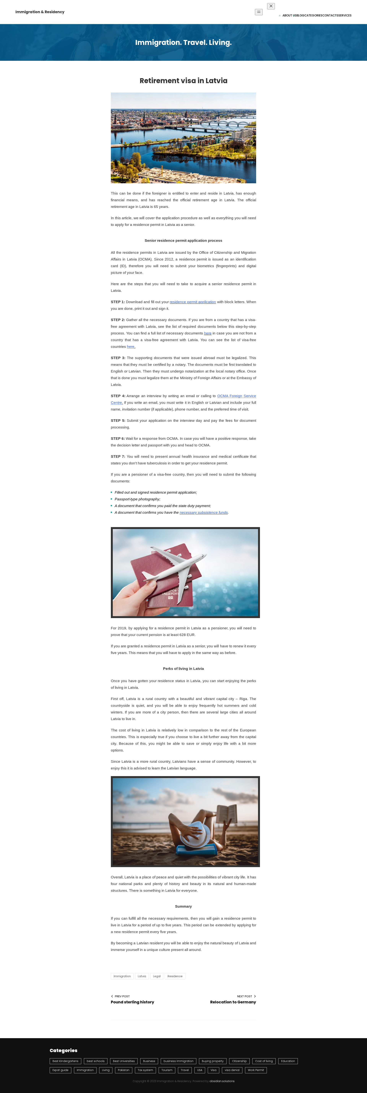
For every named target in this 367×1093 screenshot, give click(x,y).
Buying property (213, 1061)
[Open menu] (259, 12)
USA (199, 1070)
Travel (185, 1070)
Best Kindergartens (65, 1061)
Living (106, 1070)
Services (345, 15)
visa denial (232, 1070)
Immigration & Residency (39, 12)
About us (289, 15)
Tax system (145, 1070)
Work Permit (256, 1070)
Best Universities (124, 1061)
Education (288, 1061)
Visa (213, 1070)
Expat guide (60, 1070)
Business (149, 1061)
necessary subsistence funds (204, 512)
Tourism (167, 1070)
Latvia (142, 976)
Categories (313, 15)
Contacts (330, 15)
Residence (175, 976)
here (208, 333)
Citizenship (239, 1061)
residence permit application (193, 302)
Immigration (122, 976)
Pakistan (123, 1070)
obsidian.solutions (222, 1081)
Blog (300, 15)
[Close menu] (271, 6)
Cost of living (264, 1061)
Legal (157, 976)
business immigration (178, 1061)
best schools (96, 1061)
